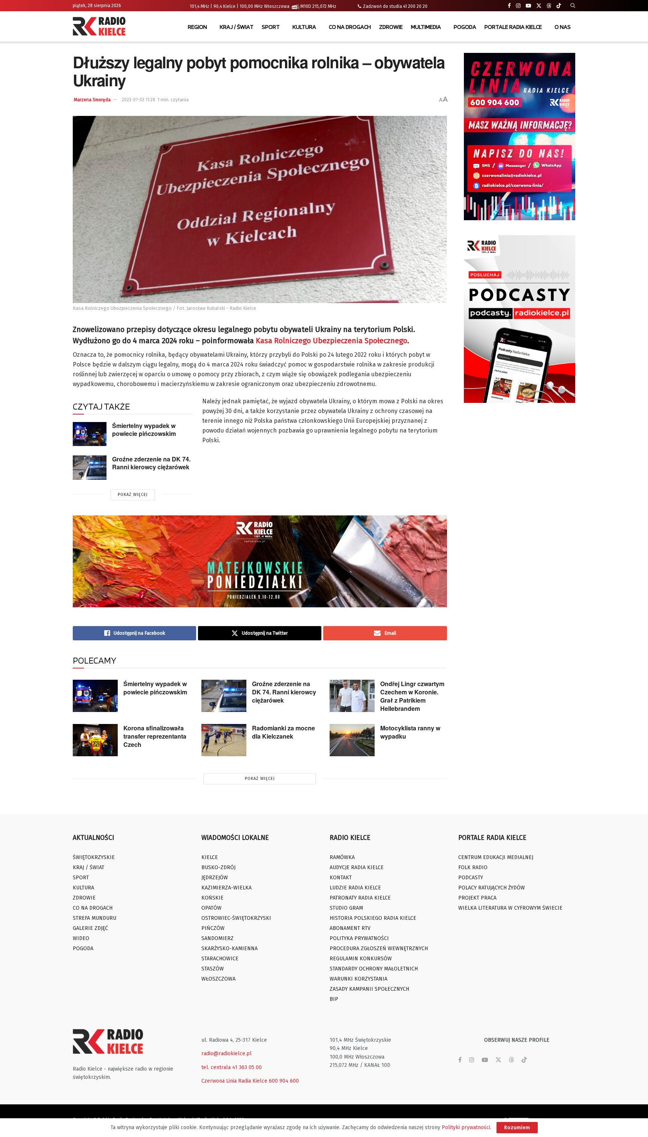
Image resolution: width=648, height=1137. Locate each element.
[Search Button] (572, 5)
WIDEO (81, 938)
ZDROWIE (391, 26)
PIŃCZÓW (213, 928)
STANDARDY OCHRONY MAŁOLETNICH (374, 969)
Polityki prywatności (466, 1127)
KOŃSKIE (212, 898)
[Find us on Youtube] (528, 6)
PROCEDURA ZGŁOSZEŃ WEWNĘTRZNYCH (379, 948)
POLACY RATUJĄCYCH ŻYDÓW (491, 888)
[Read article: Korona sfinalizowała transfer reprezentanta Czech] (95, 740)
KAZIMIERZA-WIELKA (226, 888)
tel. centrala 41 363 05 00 (231, 1067)
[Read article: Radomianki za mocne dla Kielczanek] (223, 740)
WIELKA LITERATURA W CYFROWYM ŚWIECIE (510, 908)
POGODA (465, 26)
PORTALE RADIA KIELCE (513, 26)
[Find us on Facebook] (509, 6)
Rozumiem (517, 1127)
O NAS (563, 26)
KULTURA (304, 26)
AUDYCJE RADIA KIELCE (357, 867)
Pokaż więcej (133, 494)
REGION (197, 26)
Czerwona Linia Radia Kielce (234, 1081)
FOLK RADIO (473, 867)
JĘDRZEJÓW (214, 877)
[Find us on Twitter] (539, 6)
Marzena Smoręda (92, 99)
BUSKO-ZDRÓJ (218, 867)
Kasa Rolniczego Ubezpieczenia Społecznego (331, 340)
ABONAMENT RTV (350, 928)
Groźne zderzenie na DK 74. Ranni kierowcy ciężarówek (151, 463)
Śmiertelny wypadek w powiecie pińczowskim (144, 429)
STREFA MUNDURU (94, 918)
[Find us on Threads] (549, 6)
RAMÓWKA (342, 857)
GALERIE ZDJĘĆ (90, 928)
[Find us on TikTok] (558, 6)
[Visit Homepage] (101, 27)
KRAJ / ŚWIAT (237, 26)
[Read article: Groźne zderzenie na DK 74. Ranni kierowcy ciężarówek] (89, 467)
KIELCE (209, 857)
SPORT (271, 26)
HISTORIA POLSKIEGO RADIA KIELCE (373, 918)
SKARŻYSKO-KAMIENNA (229, 948)
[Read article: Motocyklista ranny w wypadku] (352, 740)
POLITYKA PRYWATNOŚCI (359, 938)
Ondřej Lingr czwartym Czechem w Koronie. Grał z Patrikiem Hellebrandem (412, 696)
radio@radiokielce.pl (226, 1053)
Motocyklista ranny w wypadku (410, 732)
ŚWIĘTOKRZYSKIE (94, 857)
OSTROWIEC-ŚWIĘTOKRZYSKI (236, 918)
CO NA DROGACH (350, 26)
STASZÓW (212, 969)
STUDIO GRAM (346, 908)
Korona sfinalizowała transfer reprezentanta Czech (154, 736)
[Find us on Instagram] (518, 6)
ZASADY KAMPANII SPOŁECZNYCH (369, 989)
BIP (334, 999)
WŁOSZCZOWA (218, 979)
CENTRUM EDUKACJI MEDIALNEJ (495, 857)
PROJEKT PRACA (477, 898)
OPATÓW (211, 908)
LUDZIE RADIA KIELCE (355, 888)
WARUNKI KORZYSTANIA (358, 979)
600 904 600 (284, 1081)
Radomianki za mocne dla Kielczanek (283, 732)
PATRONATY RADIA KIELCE (360, 898)
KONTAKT (341, 877)
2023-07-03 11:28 (138, 99)
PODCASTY (470, 877)
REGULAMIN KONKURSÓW (361, 958)
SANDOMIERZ (217, 938)
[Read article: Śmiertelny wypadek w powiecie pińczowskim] (89, 434)
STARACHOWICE (219, 958)
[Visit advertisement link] (520, 136)
